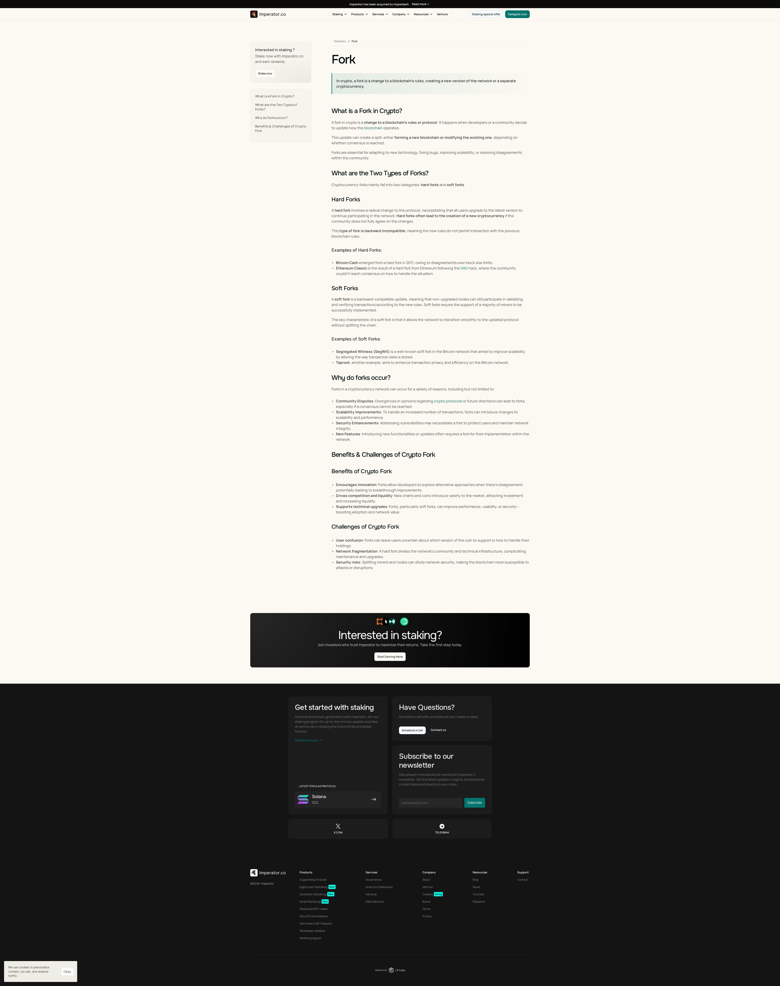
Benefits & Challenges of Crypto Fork (280, 128)
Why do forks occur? (271, 117)
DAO (464, 268)
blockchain (373, 127)
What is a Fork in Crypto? (275, 96)
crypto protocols (448, 401)
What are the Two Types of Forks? (276, 106)
